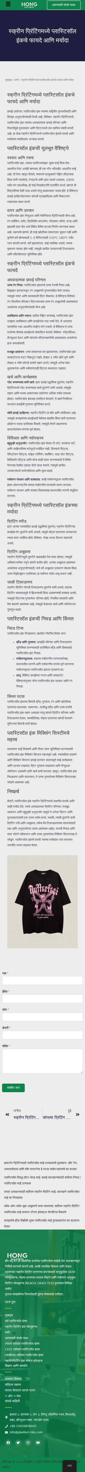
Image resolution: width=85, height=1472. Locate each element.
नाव (5, 973)
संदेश (6, 1046)
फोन (5, 1009)
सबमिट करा (13, 1087)
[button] (8, 5)
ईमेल (5, 991)
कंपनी (6, 1028)
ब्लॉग (16, 80)
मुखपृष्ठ (8, 80)
